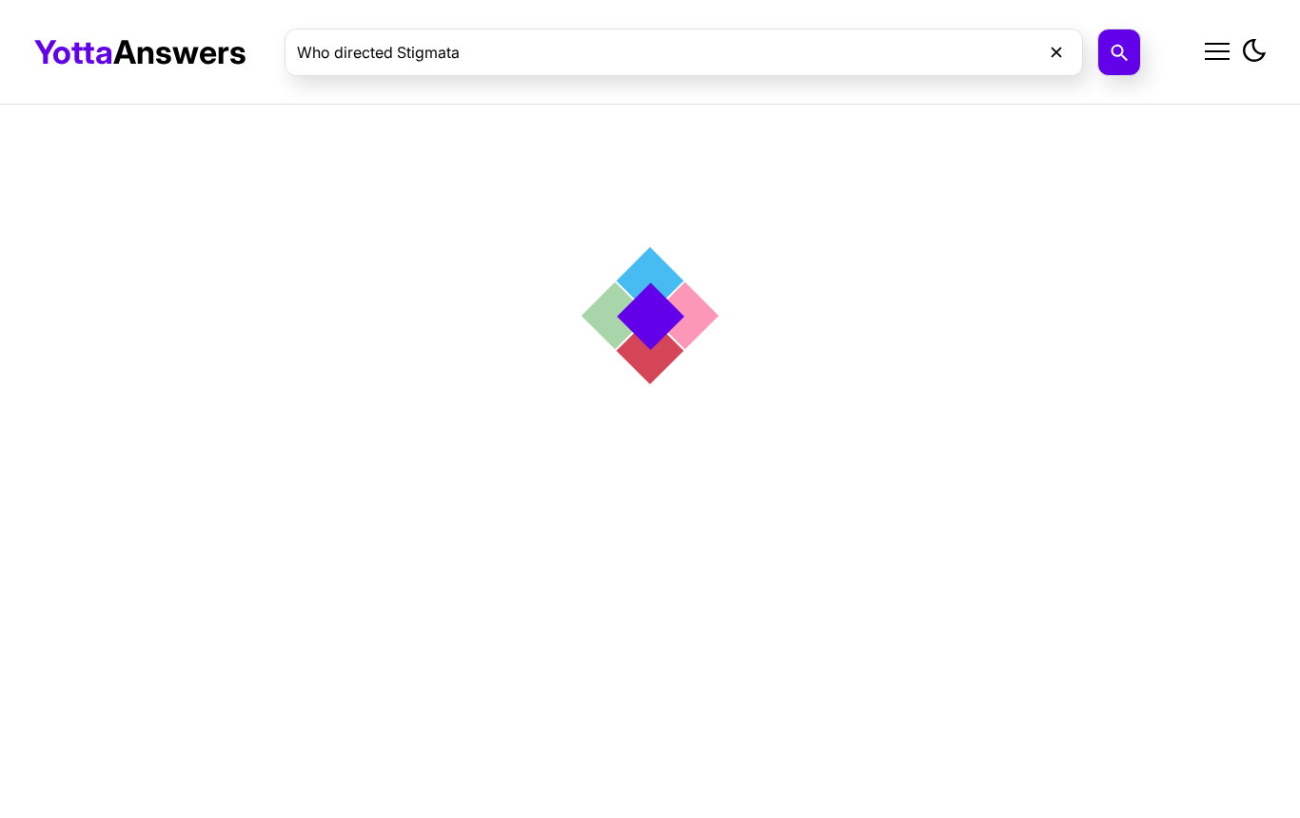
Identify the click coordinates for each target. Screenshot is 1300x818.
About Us (1079, 97)
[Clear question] (1056, 52)
